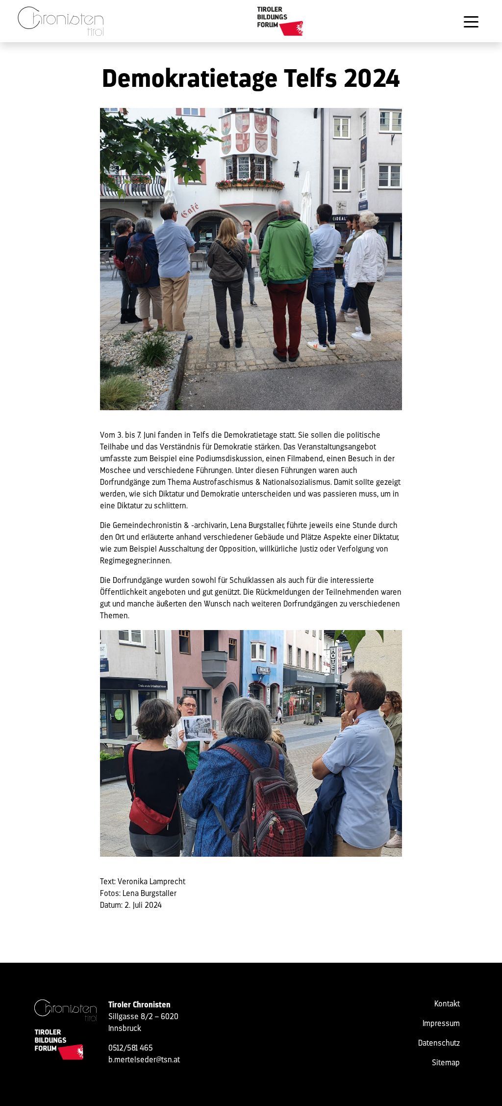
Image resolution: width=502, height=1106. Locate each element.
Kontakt (447, 1004)
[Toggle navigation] (471, 21)
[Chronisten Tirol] (60, 21)
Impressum (441, 1024)
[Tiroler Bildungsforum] (280, 21)
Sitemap (446, 1063)
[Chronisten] (65, 1010)
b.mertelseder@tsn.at (144, 1060)
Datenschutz (439, 1044)
